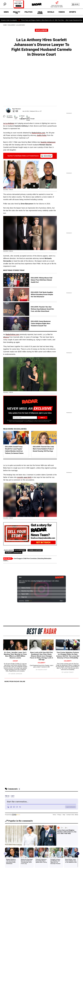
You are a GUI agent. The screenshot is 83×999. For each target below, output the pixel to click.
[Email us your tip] (18, 8)
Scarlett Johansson (13, 552)
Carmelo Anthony (35, 550)
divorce (6, 337)
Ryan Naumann (16, 108)
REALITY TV (16, 12)
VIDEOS (62, 12)
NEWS (6, 12)
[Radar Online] (36, 4)
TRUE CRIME (40, 12)
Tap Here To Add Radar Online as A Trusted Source (23, 156)
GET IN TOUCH (43, 542)
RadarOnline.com (12, 334)
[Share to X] (16, 116)
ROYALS (50, 12)
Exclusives (11, 25)
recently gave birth (24, 477)
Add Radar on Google (29, 118)
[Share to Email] (28, 116)
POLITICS (28, 12)
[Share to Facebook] (10, 116)
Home (5, 25)
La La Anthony (20, 25)
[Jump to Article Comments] (4, 116)
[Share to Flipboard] (22, 116)
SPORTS (72, 12)
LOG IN (76, 4)
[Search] (5, 5)
